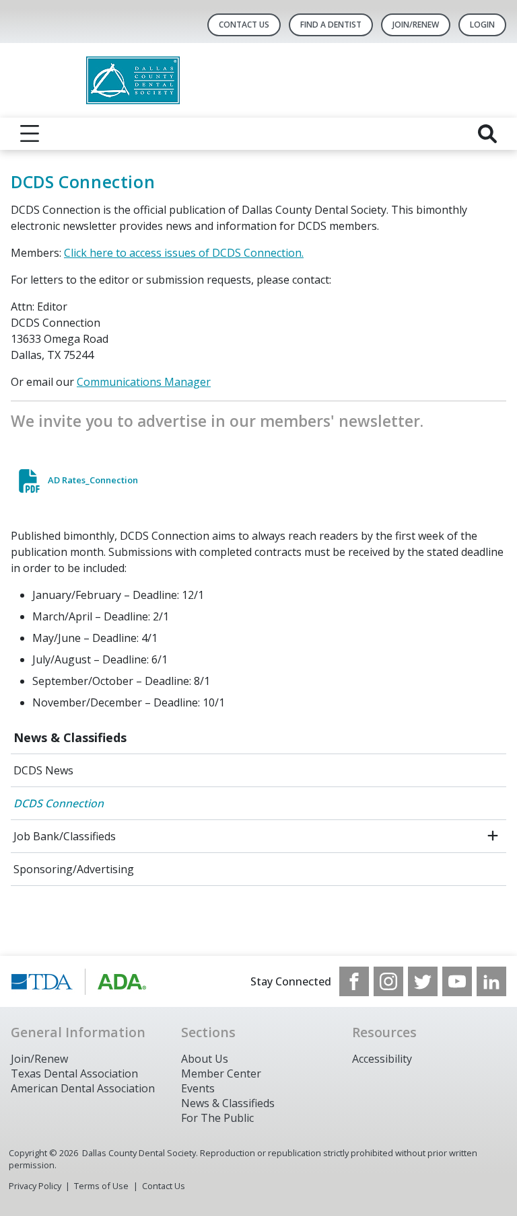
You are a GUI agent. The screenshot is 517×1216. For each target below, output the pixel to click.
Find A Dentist (330, 24)
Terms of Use (101, 1186)
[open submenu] (493, 836)
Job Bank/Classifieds (64, 836)
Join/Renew (415, 24)
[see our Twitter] (423, 981)
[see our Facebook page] (354, 981)
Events (198, 1088)
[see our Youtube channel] (457, 981)
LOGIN (482, 24)
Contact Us (244, 24)
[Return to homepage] (259, 80)
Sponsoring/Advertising (73, 869)
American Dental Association (83, 1088)
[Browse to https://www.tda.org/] (79, 981)
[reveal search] (487, 134)
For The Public (217, 1117)
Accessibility (382, 1058)
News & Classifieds (70, 737)
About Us (204, 1058)
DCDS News (43, 770)
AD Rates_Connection (93, 480)
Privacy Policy (35, 1186)
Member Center (221, 1073)
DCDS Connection (58, 803)
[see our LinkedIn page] (491, 981)
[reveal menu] (29, 134)
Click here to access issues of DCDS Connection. (184, 252)
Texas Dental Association (74, 1073)
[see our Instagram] (388, 981)
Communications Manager (144, 381)
